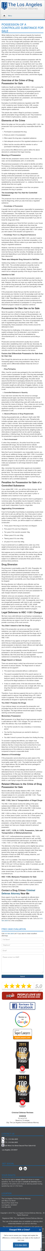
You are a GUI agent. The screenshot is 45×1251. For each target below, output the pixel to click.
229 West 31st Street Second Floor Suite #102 (10, 1202)
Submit (22, 976)
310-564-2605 (9, 933)
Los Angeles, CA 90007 (9, 1205)
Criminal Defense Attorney (18, 892)
